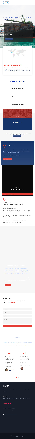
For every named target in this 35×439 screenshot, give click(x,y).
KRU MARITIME (17, 436)
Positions (22, 436)
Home (13, 436)
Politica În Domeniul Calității (8, 410)
